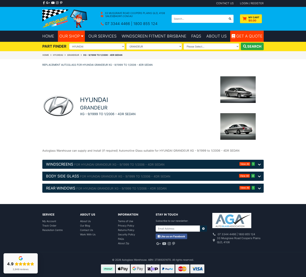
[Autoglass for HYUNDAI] (58, 105)
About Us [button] (216, 36)
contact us (225, 3)
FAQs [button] (196, 36)
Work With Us (87, 234)
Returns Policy (126, 229)
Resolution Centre (52, 229)
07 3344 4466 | (119, 23)
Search (253, 46)
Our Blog (85, 225)
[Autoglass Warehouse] (65, 18)
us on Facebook (172, 236)
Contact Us (86, 229)
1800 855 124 (145, 23)
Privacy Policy (126, 225)
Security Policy (126, 234)
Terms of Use (125, 221)
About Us (85, 221)
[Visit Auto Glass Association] (231, 220)
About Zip (123, 243)
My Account (49, 221)
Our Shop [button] (70, 36)
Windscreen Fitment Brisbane (154, 36)
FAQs (121, 238)
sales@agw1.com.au (119, 16)
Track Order (49, 225)
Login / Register (252, 3)
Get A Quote (248, 36)
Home (48, 36)
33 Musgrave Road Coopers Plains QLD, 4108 (134, 13)
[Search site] (230, 19)
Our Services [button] (102, 36)
